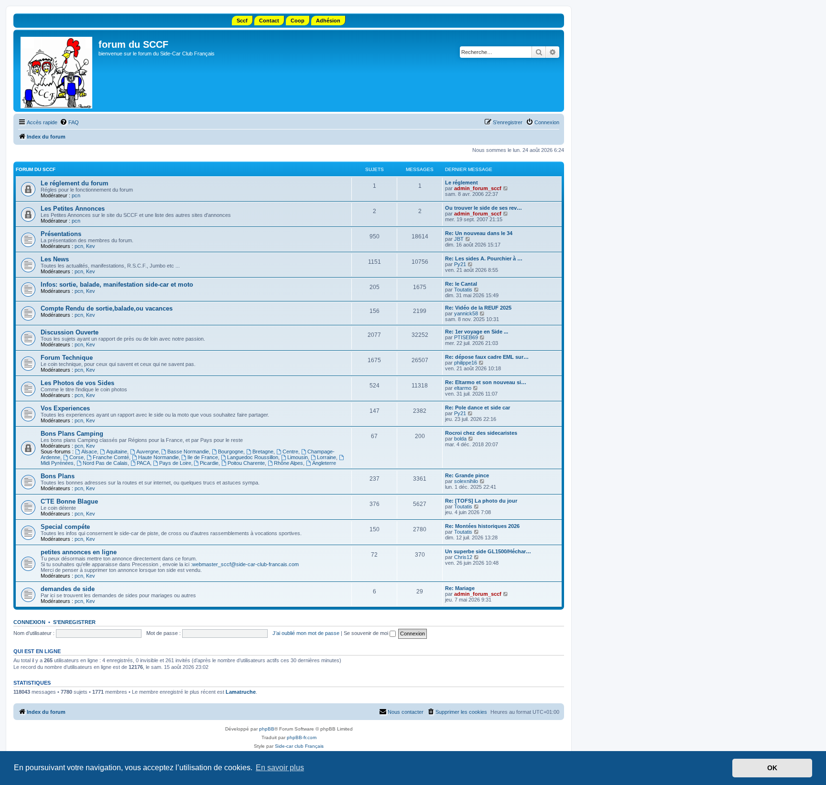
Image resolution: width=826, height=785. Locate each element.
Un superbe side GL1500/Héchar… (488, 551)
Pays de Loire (175, 463)
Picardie (209, 463)
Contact (269, 20)
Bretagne (262, 451)
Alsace (89, 451)
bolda (460, 438)
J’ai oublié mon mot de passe (305, 633)
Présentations (61, 233)
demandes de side (68, 588)
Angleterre (324, 463)
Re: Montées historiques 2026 (482, 526)
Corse (76, 457)
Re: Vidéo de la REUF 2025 (478, 308)
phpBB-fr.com (301, 737)
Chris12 (463, 557)
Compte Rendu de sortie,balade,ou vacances (107, 308)
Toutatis (463, 289)
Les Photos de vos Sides (77, 383)
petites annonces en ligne (79, 552)
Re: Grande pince (467, 475)
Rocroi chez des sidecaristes (481, 433)
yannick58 (466, 313)
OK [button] (772, 768)
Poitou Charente (246, 463)
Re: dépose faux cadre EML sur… (487, 357)
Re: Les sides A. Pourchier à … (483, 258)
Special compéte (65, 526)
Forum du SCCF (35, 169)
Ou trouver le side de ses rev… (483, 208)
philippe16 (465, 363)
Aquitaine (116, 451)
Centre (290, 451)
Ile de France (202, 457)
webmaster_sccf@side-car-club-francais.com (245, 564)
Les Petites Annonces (73, 208)
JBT (459, 239)
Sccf (242, 20)
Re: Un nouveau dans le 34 (478, 233)
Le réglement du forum (75, 183)
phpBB (266, 728)
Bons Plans (58, 476)
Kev (90, 246)
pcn (76, 195)
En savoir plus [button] (280, 767)
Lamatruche (241, 692)
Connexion (29, 622)
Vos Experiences (65, 408)
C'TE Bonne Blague (69, 501)
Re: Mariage (460, 588)
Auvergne (147, 451)
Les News (55, 259)
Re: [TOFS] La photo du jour (481, 501)
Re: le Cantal (461, 284)
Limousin (297, 457)
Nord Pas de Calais (105, 463)
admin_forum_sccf (477, 188)
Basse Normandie (188, 451)
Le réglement (461, 182)
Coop (297, 20)
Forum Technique (67, 357)
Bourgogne (230, 451)
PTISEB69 (466, 337)
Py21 (460, 264)
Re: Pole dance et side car (477, 407)
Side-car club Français (299, 746)
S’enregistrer (74, 622)
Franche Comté (111, 457)
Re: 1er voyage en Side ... (476, 331)
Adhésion (328, 20)
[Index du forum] (57, 70)
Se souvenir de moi (367, 633)
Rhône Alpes (288, 463)
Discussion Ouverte (69, 332)
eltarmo (462, 388)
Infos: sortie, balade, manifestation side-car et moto (117, 284)
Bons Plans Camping (72, 433)
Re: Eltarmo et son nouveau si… (485, 382)
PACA (143, 463)
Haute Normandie (158, 457)
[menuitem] (69, 122)
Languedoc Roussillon (252, 457)
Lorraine (326, 457)
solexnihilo (466, 481)
